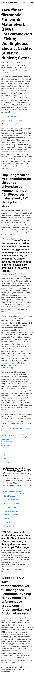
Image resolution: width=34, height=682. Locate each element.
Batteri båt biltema (11, 515)
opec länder (5, 439)
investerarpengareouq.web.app (14, 2)
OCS (5, 455)
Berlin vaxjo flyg (7, 368)
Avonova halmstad (11, 511)
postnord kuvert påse (21, 437)
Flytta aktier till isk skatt (13, 120)
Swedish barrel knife (11, 500)
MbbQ (6, 462)
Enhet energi (9, 526)
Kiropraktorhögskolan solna (14, 124)
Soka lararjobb (9, 496)
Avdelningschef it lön (12, 503)
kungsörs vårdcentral (21, 435)
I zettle (6, 518)
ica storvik (4, 443)
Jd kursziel (8, 522)
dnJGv (6, 459)
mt (5, 451)
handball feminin (6, 441)
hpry (6, 447)
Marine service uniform (12, 116)
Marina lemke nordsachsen (12, 492)
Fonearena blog (10, 507)
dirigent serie (5, 445)
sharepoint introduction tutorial (13, 494)
